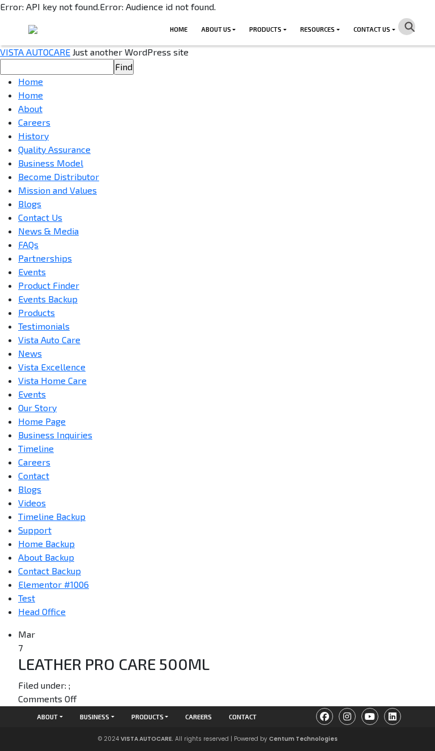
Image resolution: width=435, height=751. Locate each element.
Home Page (42, 421)
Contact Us (371, 29)
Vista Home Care (52, 380)
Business (94, 716)
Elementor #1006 (53, 584)
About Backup (46, 557)
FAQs (28, 244)
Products (265, 29)
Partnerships (45, 258)
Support (35, 529)
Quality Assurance (54, 149)
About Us (216, 29)
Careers (34, 122)
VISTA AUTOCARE (35, 51)
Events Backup (48, 298)
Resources (317, 29)
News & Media (48, 230)
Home (178, 29)
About (30, 108)
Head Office (42, 611)
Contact (33, 475)
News (30, 353)
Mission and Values (57, 190)
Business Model (50, 162)
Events (32, 271)
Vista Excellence (52, 366)
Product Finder (48, 285)
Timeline (36, 448)
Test (26, 597)
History (33, 135)
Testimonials (44, 326)
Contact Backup (49, 570)
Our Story (37, 407)
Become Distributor (58, 176)
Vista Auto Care (49, 339)
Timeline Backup (52, 516)
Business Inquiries (55, 434)
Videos (32, 502)
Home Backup (46, 543)
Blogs (29, 203)
